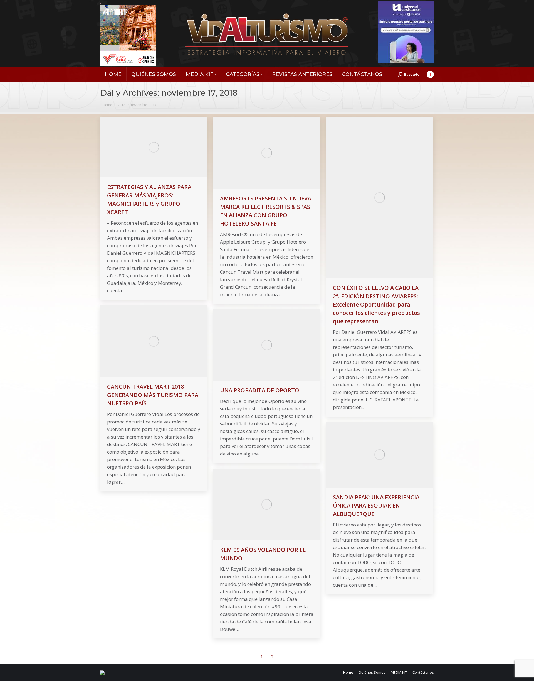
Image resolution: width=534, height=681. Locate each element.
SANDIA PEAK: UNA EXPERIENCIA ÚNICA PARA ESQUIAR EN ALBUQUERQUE (376, 505)
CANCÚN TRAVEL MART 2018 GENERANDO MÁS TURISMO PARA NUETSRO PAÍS (152, 395)
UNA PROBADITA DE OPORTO (259, 390)
